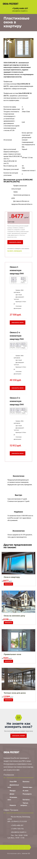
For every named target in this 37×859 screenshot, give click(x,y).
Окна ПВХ (13, 781)
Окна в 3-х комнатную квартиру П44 (17, 401)
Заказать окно (15, 242)
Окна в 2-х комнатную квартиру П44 (17, 335)
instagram (27, 847)
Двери (12, 794)
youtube (21, 847)
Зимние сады (27, 787)
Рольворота (27, 794)
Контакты (26, 799)
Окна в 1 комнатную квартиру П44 (17, 270)
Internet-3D (26, 853)
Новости (13, 805)
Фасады (13, 790)
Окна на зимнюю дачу (14, 616)
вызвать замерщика (14, 251)
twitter (15, 847)
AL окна (25, 790)
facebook (9, 847)
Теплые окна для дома (15, 693)
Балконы (26, 781)
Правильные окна (12, 654)
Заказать (8, 584)
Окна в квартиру (12, 577)
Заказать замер (18, 735)
